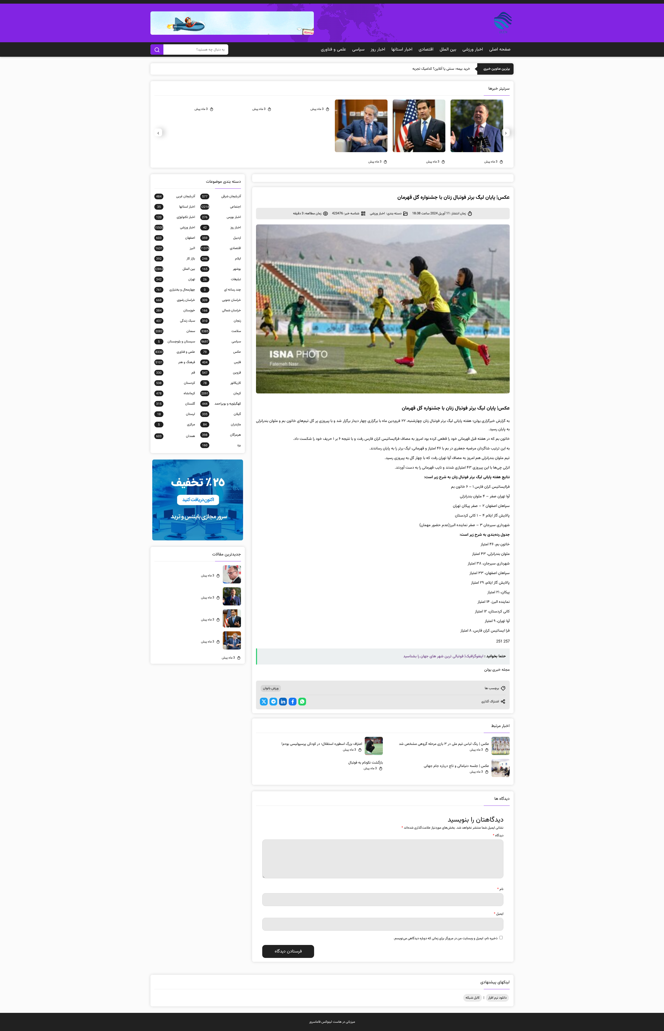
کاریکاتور (222, 383)
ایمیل (498, 913)
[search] (156, 49)
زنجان (221, 320)
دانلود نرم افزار (497, 997)
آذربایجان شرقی (221, 196)
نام (500, 889)
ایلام (221, 258)
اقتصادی (426, 49)
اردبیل (221, 238)
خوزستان (175, 310)
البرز (175, 248)
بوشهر (221, 269)
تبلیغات (222, 279)
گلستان (175, 403)
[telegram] (273, 701)
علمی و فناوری (333, 49)
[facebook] (292, 701)
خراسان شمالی (221, 310)
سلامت (221, 331)
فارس (221, 362)
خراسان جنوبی (221, 300)
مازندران (222, 424)
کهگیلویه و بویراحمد (221, 403)
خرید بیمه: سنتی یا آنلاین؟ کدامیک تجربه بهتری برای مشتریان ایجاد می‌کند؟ (417, 69)
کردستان (175, 383)
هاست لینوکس (331, 1022)
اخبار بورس (221, 217)
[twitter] (264, 701)
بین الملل (448, 49)
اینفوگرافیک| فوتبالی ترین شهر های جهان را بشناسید (443, 656)
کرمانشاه (175, 393)
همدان (175, 436)
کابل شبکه (473, 997)
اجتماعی (220, 206)
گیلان (221, 414)
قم (175, 372)
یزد (221, 445)
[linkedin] (283, 701)
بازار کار (175, 258)
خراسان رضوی (175, 300)
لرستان (176, 414)
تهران (175, 279)
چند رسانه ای (222, 289)
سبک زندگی (175, 320)
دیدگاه (498, 835)
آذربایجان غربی (175, 196)
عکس (222, 352)
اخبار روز (378, 49)
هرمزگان (221, 434)
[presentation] (506, 132)
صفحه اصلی (499, 49)
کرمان (221, 393)
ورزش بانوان (271, 688)
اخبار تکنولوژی (175, 217)
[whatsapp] (302, 701)
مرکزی (176, 424)
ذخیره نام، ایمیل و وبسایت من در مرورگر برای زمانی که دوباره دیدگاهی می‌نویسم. (445, 938)
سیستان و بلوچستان (176, 341)
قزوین (221, 372)
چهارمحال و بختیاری (175, 289)
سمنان (175, 331)
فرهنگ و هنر (175, 362)
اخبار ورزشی (472, 49)
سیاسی (358, 49)
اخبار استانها (401, 49)
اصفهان (175, 238)
